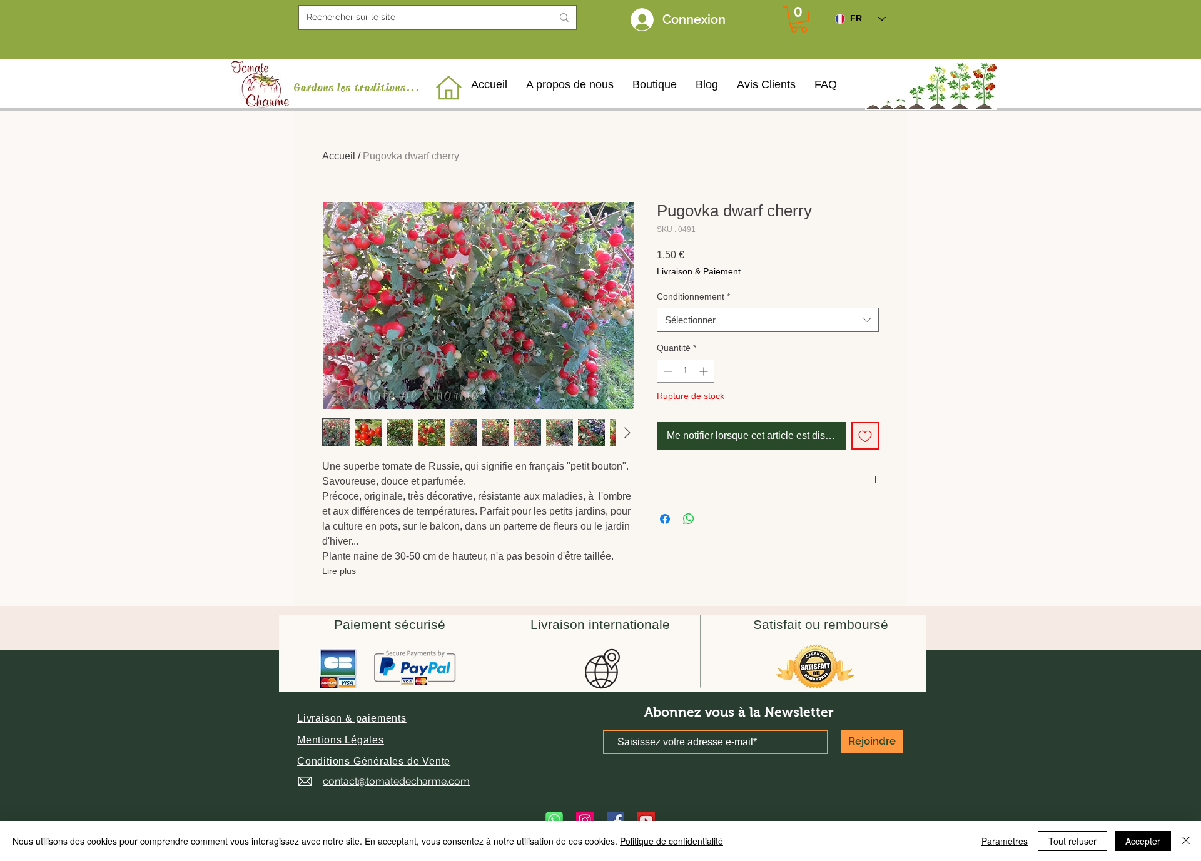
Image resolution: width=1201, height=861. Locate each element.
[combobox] (768, 320)
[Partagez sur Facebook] (664, 518)
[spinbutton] (685, 371)
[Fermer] (1185, 841)
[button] (352, 718)
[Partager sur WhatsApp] (688, 518)
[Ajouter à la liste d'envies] (865, 436)
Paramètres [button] (1004, 841)
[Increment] (704, 371)
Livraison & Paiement (699, 271)
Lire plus (339, 571)
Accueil (338, 156)
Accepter (1142, 841)
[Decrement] (666, 371)
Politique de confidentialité (671, 841)
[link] (798, 19)
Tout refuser (1072, 841)
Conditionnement (693, 296)
